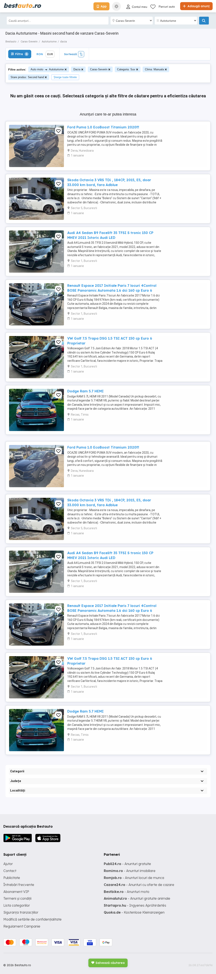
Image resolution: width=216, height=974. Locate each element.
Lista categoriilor (16, 905)
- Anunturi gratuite (127, 864)
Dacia (76, 69)
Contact (9, 871)
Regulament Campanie (21, 926)
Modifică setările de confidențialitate (32, 919)
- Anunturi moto (126, 892)
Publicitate (11, 878)
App (104, 6)
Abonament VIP (16, 892)
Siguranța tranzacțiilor (20, 912)
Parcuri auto (167, 6)
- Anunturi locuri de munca (134, 878)
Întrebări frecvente (18, 885)
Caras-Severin (98, 69)
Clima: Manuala (154, 69)
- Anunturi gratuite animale (137, 898)
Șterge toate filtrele (65, 77)
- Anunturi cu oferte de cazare (139, 885)
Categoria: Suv (126, 69)
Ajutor (8, 864)
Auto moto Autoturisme (47, 69)
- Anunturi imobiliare (129, 871)
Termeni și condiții (17, 898)
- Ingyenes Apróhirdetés (135, 905)
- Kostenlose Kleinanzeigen (134, 912)
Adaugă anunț (198, 6)
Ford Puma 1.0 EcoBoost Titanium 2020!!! (103, 127)
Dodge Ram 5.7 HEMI (85, 391)
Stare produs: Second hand (27, 77)
